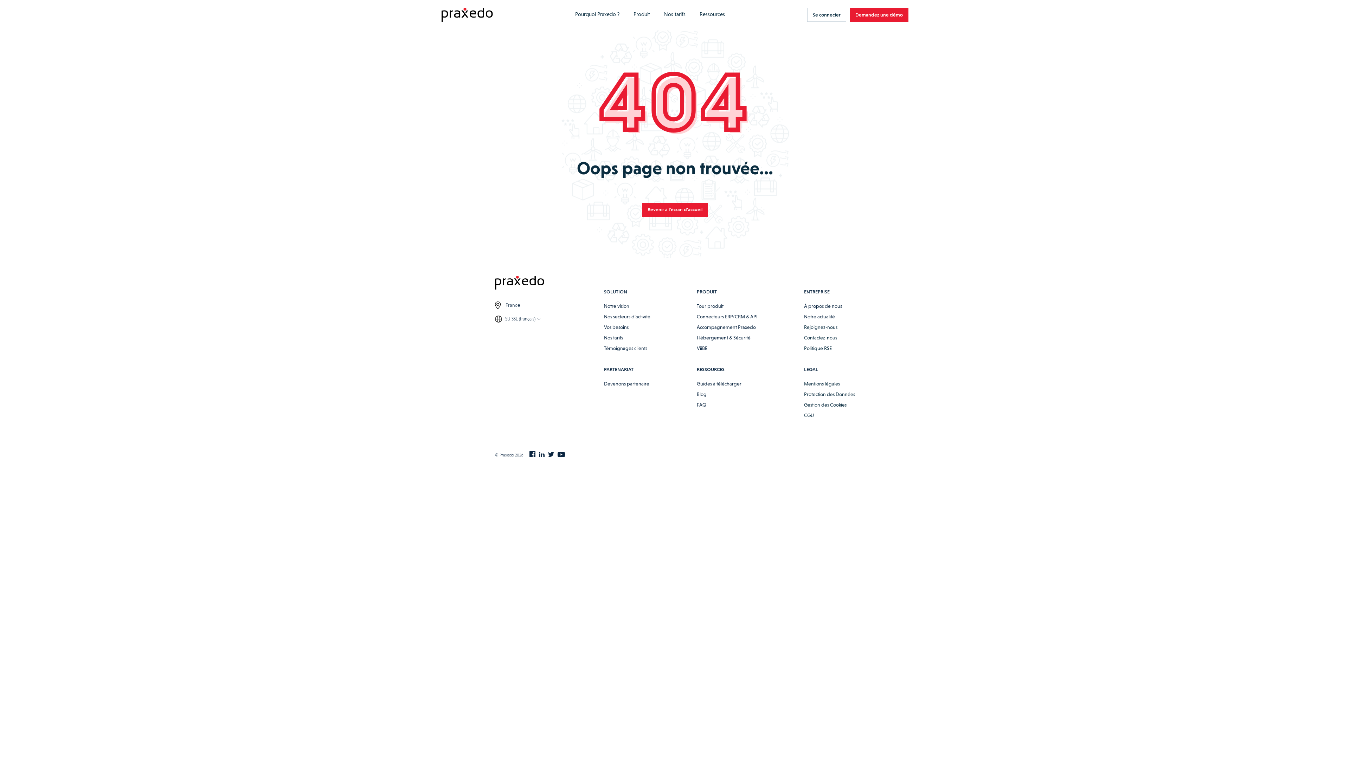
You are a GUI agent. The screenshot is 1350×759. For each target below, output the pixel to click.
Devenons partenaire (626, 384)
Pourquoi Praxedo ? (597, 14)
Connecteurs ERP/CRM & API (727, 316)
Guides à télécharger (719, 384)
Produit (642, 14)
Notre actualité (819, 316)
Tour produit (710, 306)
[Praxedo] (467, 15)
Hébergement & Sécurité (724, 337)
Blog (702, 394)
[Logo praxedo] (549, 284)
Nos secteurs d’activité (627, 316)
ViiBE (702, 348)
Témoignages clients (625, 348)
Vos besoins (616, 327)
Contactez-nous (820, 337)
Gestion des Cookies (825, 405)
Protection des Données (829, 394)
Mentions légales (822, 384)
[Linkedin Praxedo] (542, 455)
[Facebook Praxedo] (532, 455)
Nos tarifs (675, 14)
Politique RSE (818, 348)
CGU (809, 415)
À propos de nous (823, 306)
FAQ (701, 405)
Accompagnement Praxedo (726, 327)
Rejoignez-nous (820, 327)
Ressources (712, 14)
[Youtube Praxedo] (561, 455)
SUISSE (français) (520, 319)
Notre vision (616, 306)
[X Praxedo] (551, 455)
